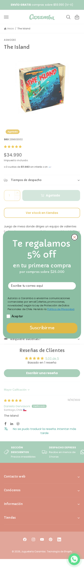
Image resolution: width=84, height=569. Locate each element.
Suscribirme (42, 328)
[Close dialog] (74, 237)
